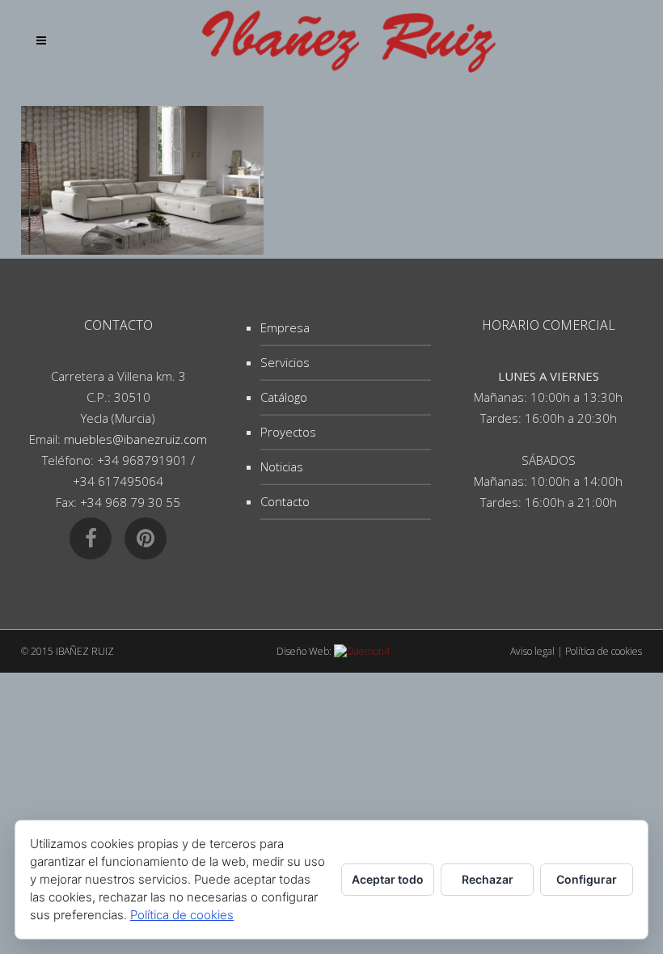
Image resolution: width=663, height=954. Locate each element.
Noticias (281, 466)
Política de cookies (603, 651)
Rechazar (487, 879)
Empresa (285, 327)
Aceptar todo (388, 879)
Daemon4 (368, 651)
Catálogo (283, 397)
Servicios (285, 362)
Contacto (285, 501)
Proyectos (288, 432)
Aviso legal (532, 651)
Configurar (586, 879)
